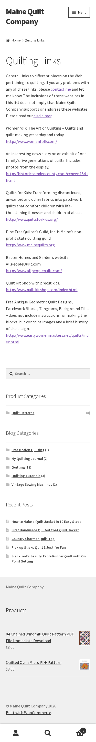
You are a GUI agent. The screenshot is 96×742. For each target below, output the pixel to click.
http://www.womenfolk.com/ (31, 141)
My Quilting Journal (27, 458)
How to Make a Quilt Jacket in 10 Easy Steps (46, 521)
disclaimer (42, 115)
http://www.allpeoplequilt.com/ (34, 270)
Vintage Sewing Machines (32, 484)
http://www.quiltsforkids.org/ (32, 219)
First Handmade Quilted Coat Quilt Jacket (45, 530)
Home (16, 40)
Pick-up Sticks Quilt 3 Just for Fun (39, 547)
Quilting (18, 467)
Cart (74, 729)
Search (48, 733)
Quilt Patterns (23, 412)
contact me (61, 89)
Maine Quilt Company (25, 16)
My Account (16, 733)
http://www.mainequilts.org (30, 244)
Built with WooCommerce (28, 712)
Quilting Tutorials (26, 475)
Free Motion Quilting (28, 450)
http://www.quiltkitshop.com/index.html (42, 289)
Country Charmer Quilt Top (33, 538)
